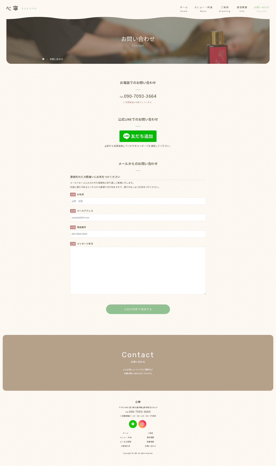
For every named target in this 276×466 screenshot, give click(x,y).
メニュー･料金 (126, 437)
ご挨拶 (225, 7)
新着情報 (150, 441)
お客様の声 (125, 446)
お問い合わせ (262, 7)
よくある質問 (125, 441)
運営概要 (242, 7)
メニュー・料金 (203, 7)
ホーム (184, 7)
